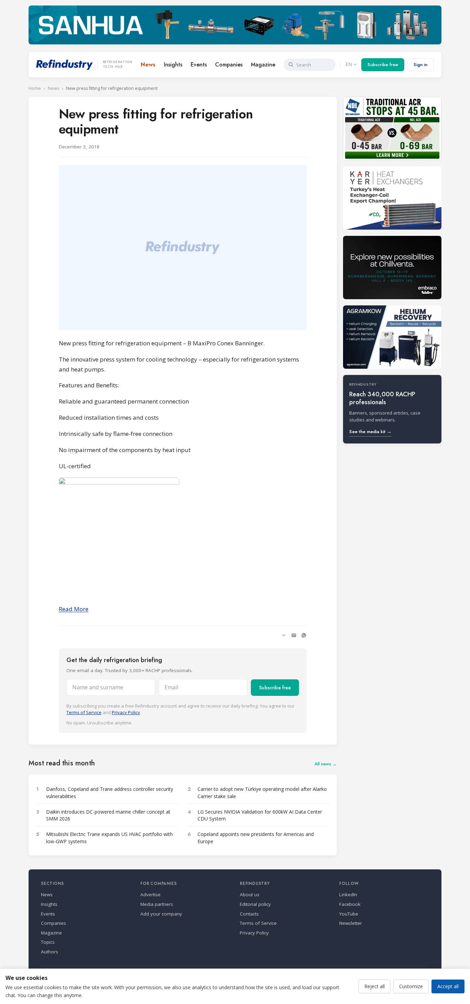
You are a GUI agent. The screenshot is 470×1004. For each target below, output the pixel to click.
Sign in (420, 64)
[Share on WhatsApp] (304, 635)
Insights (173, 65)
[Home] (64, 65)
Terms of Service (84, 712)
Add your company (161, 914)
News (148, 65)
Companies (229, 65)
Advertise (150, 894)
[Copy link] (284, 635)
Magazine (263, 65)
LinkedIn (348, 894)
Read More (73, 609)
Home (35, 88)
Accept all (448, 986)
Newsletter (350, 923)
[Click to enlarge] (183, 538)
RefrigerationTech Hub (117, 64)
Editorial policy (255, 904)
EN (348, 64)
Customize (411, 986)
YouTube (348, 914)
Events (199, 65)
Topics (48, 942)
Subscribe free (382, 64)
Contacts (249, 914)
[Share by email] (294, 635)
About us (249, 894)
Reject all (374, 986)
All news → (325, 764)
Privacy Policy (126, 712)
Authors (49, 952)
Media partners (156, 904)
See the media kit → (370, 431)
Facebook (350, 904)
